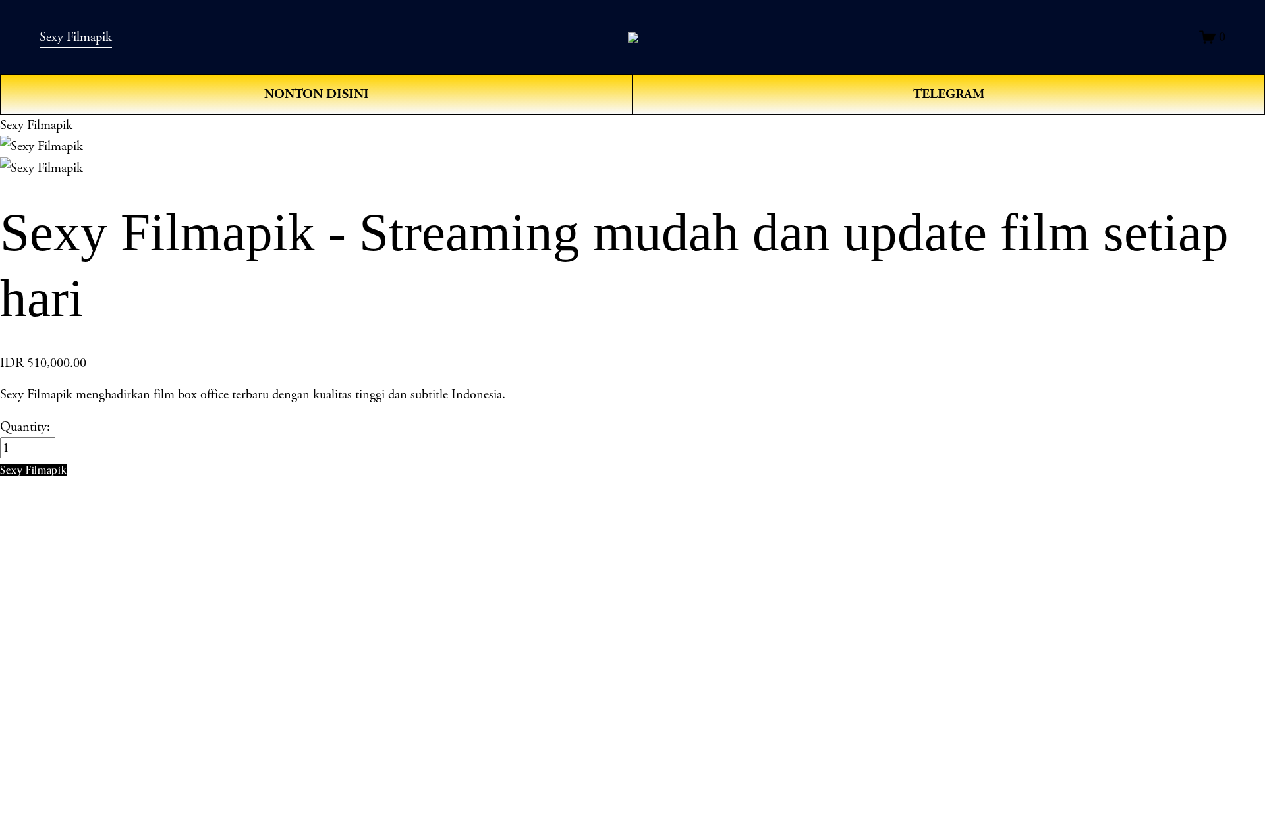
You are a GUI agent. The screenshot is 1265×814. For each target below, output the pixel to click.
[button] (33, 470)
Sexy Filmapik (76, 36)
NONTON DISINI (316, 94)
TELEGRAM (948, 94)
